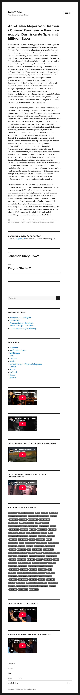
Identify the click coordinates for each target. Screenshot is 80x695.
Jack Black (44, 512)
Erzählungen (15, 353)
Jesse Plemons (13, 519)
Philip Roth (30, 532)
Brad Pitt (56, 559)
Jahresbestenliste (15, 678)
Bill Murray (45, 522)
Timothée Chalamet (14, 526)
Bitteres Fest (15, 320)
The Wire (53, 526)
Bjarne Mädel (13, 579)
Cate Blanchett (13, 536)
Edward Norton (21, 559)
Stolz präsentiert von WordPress (26, 689)
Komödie (12, 582)
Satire (21, 542)
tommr (13, 220)
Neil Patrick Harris (30, 572)
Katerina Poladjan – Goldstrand (22, 326)
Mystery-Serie (13, 566)
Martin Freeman (40, 572)
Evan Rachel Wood (53, 542)
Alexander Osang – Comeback (21, 323)
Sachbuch (33, 220)
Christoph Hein (55, 552)
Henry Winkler (33, 569)
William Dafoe (30, 582)
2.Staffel (32, 539)
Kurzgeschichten (13, 542)
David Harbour (13, 562)
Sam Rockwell (53, 512)
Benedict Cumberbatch (22, 586)
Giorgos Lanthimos (33, 526)
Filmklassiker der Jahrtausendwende (18, 516)
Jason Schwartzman (41, 542)
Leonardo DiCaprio (44, 516)
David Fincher (23, 519)
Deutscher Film (22, 566)
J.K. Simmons (32, 566)
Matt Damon (12, 572)
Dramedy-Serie (39, 546)
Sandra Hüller (51, 536)
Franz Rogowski (20, 582)
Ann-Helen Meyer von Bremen (48, 220)
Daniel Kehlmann (22, 552)
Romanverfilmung (37, 549)
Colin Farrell (42, 536)
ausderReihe (13, 683)
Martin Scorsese (32, 516)
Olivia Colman (52, 529)
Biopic (37, 512)
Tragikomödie (21, 549)
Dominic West (13, 546)
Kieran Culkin (51, 579)
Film (11, 356)
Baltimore (52, 586)
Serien (12, 375)
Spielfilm (40, 576)
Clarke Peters (13, 589)
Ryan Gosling (13, 576)
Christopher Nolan (23, 589)
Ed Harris (12, 586)
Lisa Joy (37, 532)
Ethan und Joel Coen (41, 582)
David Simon (32, 576)
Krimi (50, 532)
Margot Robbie (22, 576)
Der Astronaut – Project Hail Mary (23, 329)
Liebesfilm (21, 512)
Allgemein (14, 347)
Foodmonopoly (36, 222)
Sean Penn (31, 559)
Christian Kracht (33, 589)
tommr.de (15, 12)
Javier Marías (52, 562)
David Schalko (30, 512)
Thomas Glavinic (13, 522)
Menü (68, 13)
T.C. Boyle (12, 532)
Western (41, 566)
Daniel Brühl (12, 559)
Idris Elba (53, 516)
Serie (29, 549)
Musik (12, 361)
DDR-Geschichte (44, 526)
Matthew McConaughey (24, 562)
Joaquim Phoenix (14, 529)
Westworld (46, 552)
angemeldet (20, 239)
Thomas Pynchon (48, 549)
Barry (50, 569)
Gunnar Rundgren (48, 222)
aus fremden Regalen (18, 350)
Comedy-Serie (24, 529)
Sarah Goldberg (40, 539)
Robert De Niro (41, 556)
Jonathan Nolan (23, 536)
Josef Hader (41, 579)
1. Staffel (20, 572)
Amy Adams (12, 549)
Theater (13, 378)
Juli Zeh (44, 532)
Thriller (38, 522)
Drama (49, 539)
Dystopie (24, 526)
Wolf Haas (32, 529)
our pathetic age (30, 542)
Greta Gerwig (42, 569)
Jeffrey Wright (13, 556)
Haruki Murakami (29, 522)
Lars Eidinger (48, 559)
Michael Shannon (14, 569)
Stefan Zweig (48, 576)
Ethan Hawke (13, 512)
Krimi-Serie (21, 546)
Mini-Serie (39, 559)
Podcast (13, 367)
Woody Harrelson (23, 579)
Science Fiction (53, 582)
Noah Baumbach (33, 519)
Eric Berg (44, 562)
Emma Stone (33, 586)
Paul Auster (35, 562)
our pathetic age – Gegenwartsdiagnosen (26, 364)
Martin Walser (24, 569)
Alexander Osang (23, 556)
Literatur (13, 358)
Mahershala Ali (21, 532)
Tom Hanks (29, 546)
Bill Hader (32, 556)
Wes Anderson (13, 539)
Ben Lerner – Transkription (20, 318)
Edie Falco (12, 552)
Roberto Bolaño (23, 539)
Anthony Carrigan (42, 529)
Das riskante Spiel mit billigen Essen (19, 222)
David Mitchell (33, 536)
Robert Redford (50, 572)
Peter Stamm (33, 579)
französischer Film (52, 556)
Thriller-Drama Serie (44, 519)
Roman (12, 369)
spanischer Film (43, 586)
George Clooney (49, 546)
